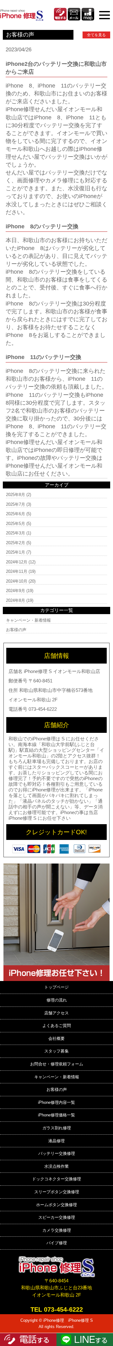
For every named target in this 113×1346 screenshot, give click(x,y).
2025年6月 (15, 513)
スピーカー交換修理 (56, 1217)
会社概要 (56, 1038)
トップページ (56, 987)
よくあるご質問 (56, 1025)
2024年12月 (16, 562)
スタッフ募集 (56, 1051)
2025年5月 (15, 523)
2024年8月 (15, 600)
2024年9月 (15, 590)
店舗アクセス (56, 1013)
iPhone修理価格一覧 (56, 1115)
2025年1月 (15, 552)
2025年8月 (15, 494)
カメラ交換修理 (56, 1230)
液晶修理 (56, 1140)
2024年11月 (16, 571)
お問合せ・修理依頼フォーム (56, 1064)
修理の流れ (56, 1000)
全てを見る (96, 35)
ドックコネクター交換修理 (56, 1179)
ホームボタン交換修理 (56, 1204)
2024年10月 (16, 581)
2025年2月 (15, 542)
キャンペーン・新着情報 (28, 620)
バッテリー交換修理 (56, 1153)
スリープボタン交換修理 (56, 1191)
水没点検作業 (56, 1166)
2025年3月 (15, 533)
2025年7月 (15, 504)
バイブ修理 (56, 1242)
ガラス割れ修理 (56, 1128)
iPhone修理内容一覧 (56, 1102)
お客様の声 (16, 629)
